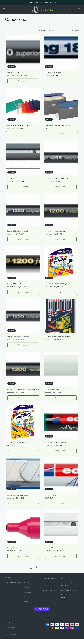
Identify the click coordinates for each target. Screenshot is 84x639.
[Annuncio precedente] (4, 2)
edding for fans (50, 495)
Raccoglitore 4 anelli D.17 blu (17, 125)
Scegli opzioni (23, 81)
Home (26, 578)
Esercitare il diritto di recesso (68, 596)
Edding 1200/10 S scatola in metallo (57, 337)
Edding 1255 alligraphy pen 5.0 (18, 337)
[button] (4, 9)
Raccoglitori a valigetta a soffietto (57, 125)
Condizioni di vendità (50, 578)
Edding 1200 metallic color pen (56, 231)
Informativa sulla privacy (48, 584)
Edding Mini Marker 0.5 (15, 548)
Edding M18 (49, 548)
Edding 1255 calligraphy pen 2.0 (56, 178)
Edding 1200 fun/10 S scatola (17, 284)
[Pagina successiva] (53, 567)
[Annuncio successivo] (80, 2)
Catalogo (27, 587)
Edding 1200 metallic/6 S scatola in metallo (23, 389)
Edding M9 (11, 178)
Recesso (26, 601)
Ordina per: (42, 31)
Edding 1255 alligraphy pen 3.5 (18, 231)
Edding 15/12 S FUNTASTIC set (18, 442)
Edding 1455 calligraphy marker (56, 442)
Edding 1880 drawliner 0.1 (54, 73)
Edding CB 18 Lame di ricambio (18, 495)
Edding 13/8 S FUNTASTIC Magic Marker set (60, 284)
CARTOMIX (13, 634)
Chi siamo (27, 592)
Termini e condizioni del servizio (68, 584)
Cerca (63, 578)
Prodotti (26, 583)
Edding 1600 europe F (53, 389)
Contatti (26, 597)
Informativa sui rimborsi (69, 590)
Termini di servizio (49, 590)
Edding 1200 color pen (15, 73)
